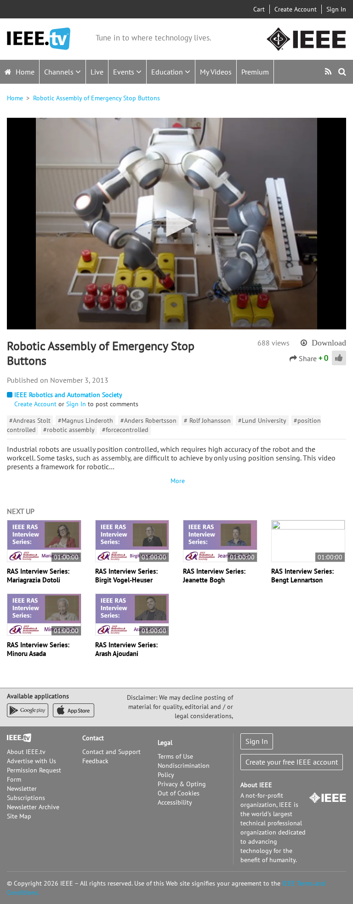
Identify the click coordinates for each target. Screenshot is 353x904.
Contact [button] (93, 738)
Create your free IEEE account (291, 761)
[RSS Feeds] (329, 71)
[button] (176, 223)
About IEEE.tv (26, 752)
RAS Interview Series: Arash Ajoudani (126, 649)
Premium (255, 71)
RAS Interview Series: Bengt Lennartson (302, 575)
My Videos (216, 71)
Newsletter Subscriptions (26, 793)
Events (124, 71)
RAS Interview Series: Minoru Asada (38, 649)
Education (168, 71)
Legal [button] (165, 742)
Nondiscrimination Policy (184, 770)
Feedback (95, 761)
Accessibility (175, 802)
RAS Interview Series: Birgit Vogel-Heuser (126, 575)
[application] (176, 223)
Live (97, 71)
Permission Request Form (34, 774)
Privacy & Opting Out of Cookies (182, 788)
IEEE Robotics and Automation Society (68, 395)
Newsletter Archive (33, 807)
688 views (273, 343)
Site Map (19, 816)
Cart (259, 9)
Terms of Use (175, 756)
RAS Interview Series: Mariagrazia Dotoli (38, 575)
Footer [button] (16, 738)
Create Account (295, 9)
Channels (59, 71)
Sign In (336, 9)
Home (24, 71)
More (176, 481)
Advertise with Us (31, 761)
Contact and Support (111, 752)
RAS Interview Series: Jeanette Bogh (214, 575)
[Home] (38, 39)
